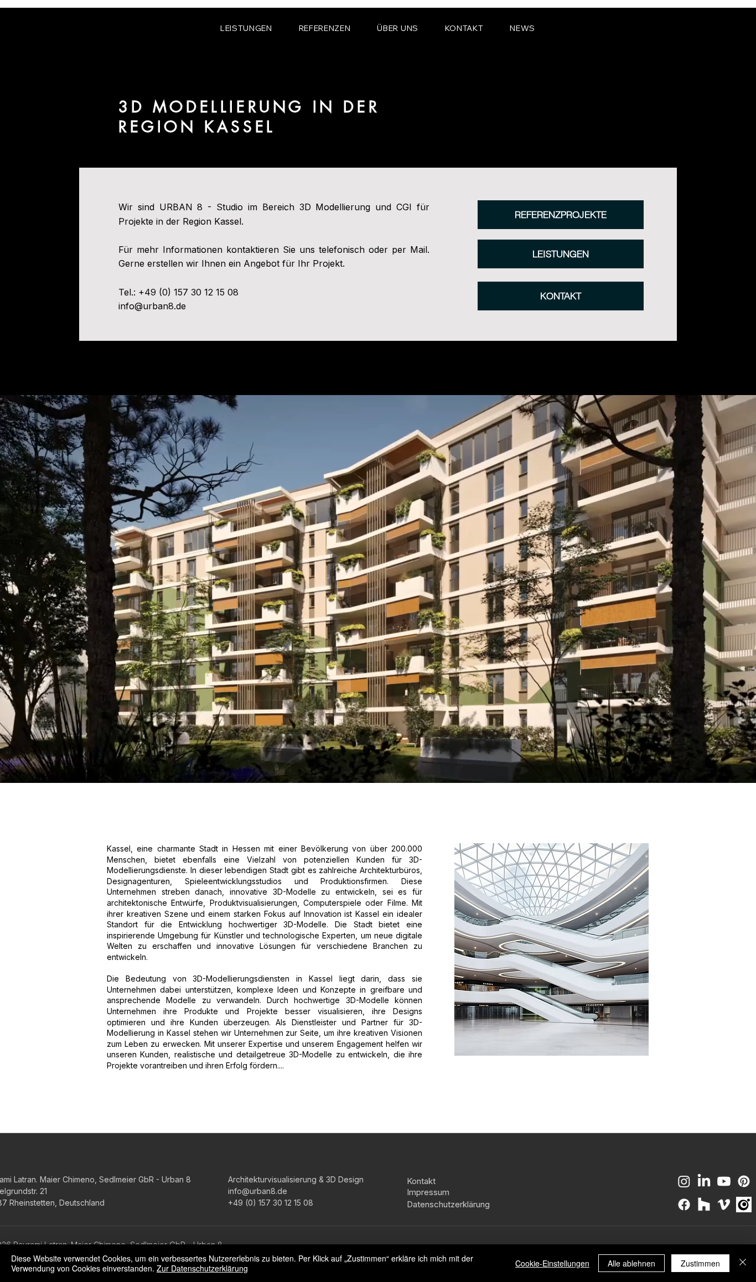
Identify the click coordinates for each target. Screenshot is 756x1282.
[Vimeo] (724, 1204)
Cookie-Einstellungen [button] (552, 1263)
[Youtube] (724, 1181)
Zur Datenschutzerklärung (202, 1268)
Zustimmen (700, 1263)
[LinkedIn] (704, 1181)
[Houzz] (704, 1204)
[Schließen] (742, 1263)
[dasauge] (744, 1204)
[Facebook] (684, 1204)
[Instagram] (684, 1181)
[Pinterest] (744, 1181)
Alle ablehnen (631, 1263)
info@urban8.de (152, 306)
